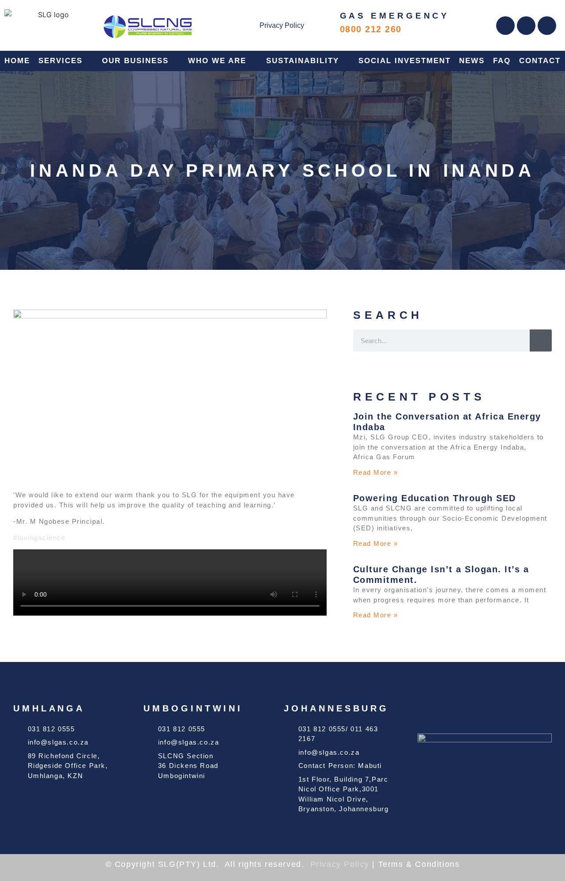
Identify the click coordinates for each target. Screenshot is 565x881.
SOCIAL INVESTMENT (404, 61)
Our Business (135, 61)
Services (60, 61)
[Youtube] (547, 25)
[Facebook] (505, 25)
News (472, 61)
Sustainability (302, 61)
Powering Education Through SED (434, 498)
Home (17, 61)
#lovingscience (39, 537)
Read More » (375, 472)
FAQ (502, 61)
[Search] (541, 340)
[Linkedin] (526, 25)
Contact (540, 61)
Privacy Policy (282, 25)
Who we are (217, 61)
